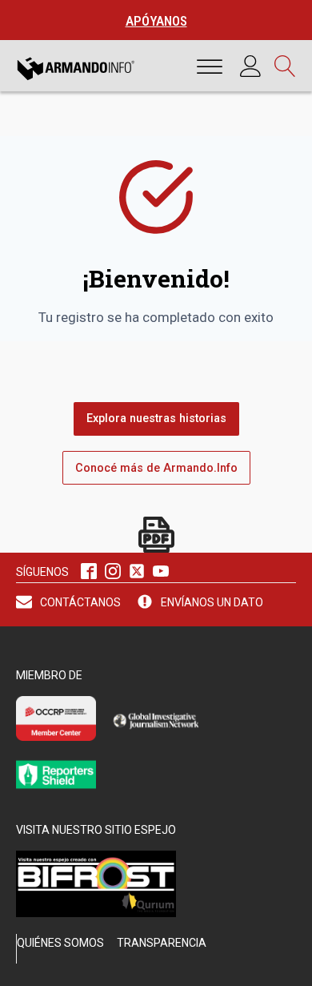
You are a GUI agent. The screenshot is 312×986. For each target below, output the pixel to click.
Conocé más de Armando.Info (156, 468)
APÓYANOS (156, 21)
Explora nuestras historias (156, 418)
